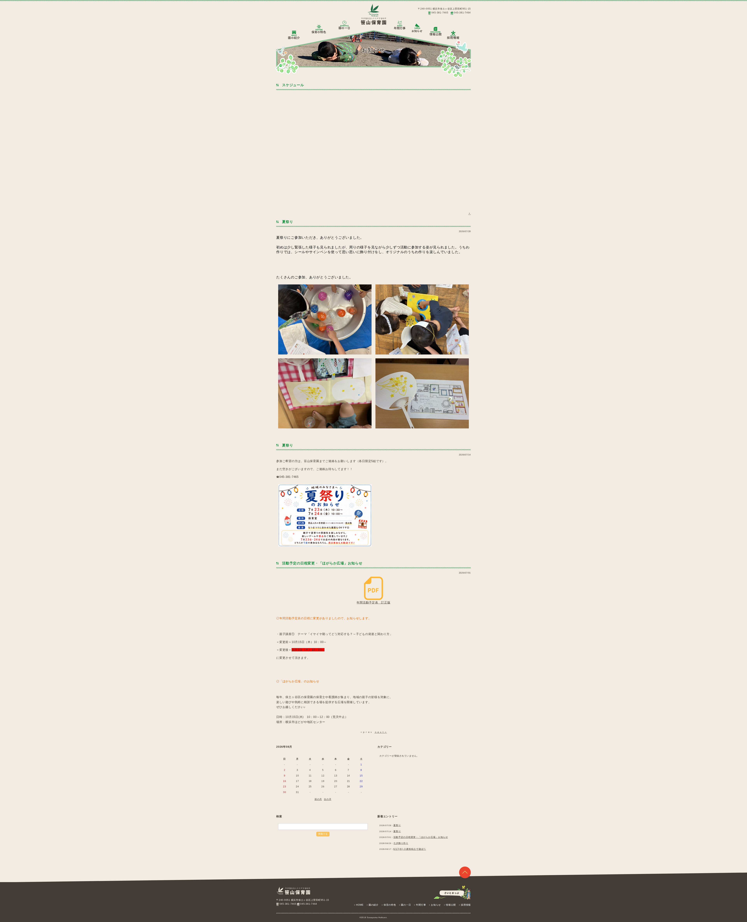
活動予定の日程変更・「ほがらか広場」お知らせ (420, 837)
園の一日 (406, 905)
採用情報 (466, 905)
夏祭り (397, 825)
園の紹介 (374, 905)
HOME (360, 905)
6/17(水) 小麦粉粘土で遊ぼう (409, 849)
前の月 (318, 799)
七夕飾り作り (400, 843)
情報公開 (451, 905)
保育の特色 (390, 905)
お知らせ (436, 905)
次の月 (327, 799)
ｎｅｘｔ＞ (380, 732)
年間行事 (421, 905)
